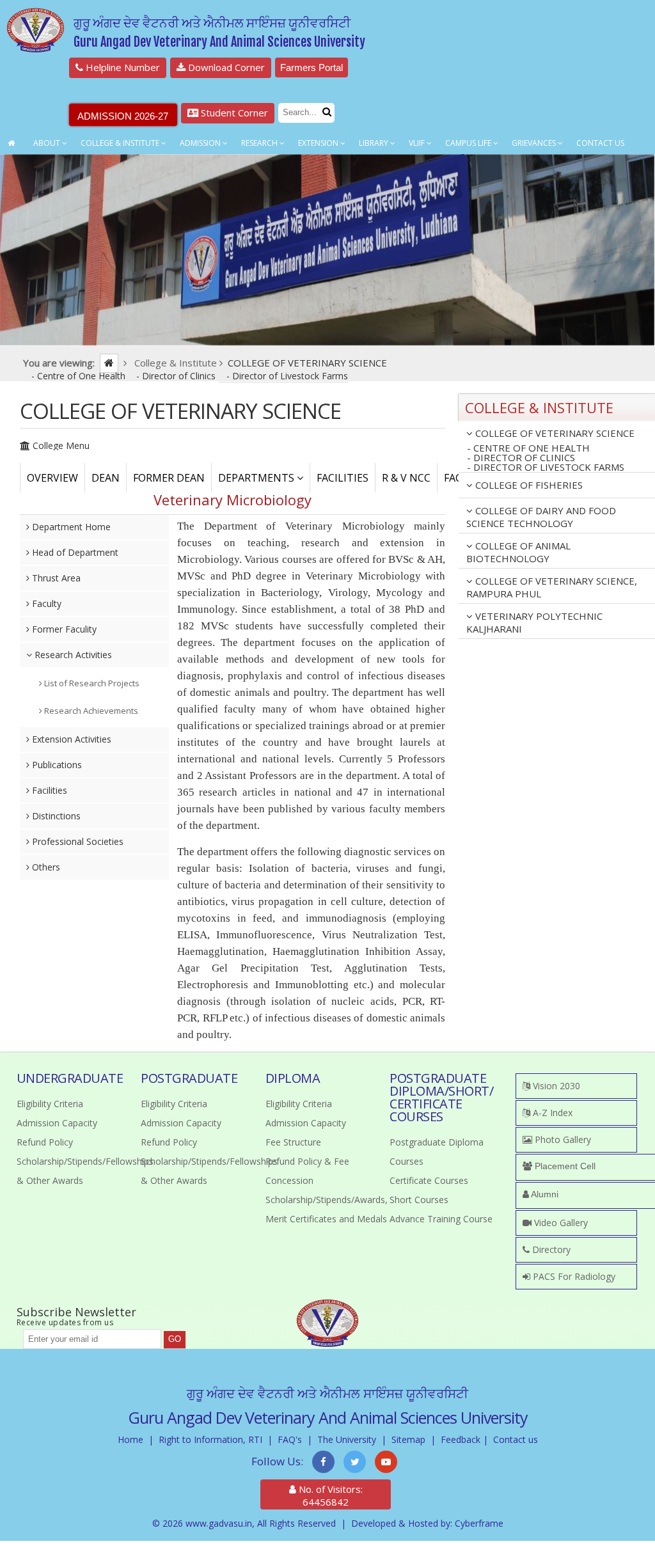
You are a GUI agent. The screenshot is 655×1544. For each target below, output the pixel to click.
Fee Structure (293, 1142)
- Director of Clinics (177, 376)
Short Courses (419, 1199)
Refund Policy (45, 1142)
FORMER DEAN (169, 478)
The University (346, 1439)
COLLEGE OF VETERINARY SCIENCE (554, 433)
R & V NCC (406, 478)
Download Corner (225, 67)
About (47, 143)
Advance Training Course (441, 1219)
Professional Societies (76, 841)
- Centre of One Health (79, 376)
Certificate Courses (429, 1180)
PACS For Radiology (572, 1276)
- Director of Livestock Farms (287, 376)
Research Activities (72, 655)
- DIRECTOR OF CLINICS (521, 457)
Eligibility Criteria (50, 1104)
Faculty (45, 603)
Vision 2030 (555, 1086)
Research (260, 143)
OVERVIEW (52, 478)
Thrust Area (55, 578)
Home (130, 1439)
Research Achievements (90, 710)
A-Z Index (551, 1113)
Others (44, 867)
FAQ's (290, 1439)
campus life (469, 143)
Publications (55, 765)
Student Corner (233, 112)
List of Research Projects (90, 683)
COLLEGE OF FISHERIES (528, 484)
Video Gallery (560, 1223)
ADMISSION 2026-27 (122, 116)
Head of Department (73, 552)
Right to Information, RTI (210, 1439)
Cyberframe (479, 1523)
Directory (550, 1249)
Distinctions (55, 816)
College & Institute (121, 143)
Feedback (460, 1439)
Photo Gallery (561, 1139)
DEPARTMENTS (257, 478)
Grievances (535, 143)
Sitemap (408, 1439)
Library (374, 143)
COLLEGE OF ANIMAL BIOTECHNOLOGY (518, 552)
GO (174, 1339)
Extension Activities (70, 739)
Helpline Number (121, 67)
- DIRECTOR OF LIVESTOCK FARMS (545, 467)
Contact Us (600, 143)
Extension (319, 143)
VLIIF (418, 143)
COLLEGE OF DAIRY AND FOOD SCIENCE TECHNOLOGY (541, 517)
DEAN (105, 478)
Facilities (48, 790)
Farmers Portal (311, 67)
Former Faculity (63, 629)
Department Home (70, 527)
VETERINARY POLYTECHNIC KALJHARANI (534, 622)
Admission (201, 143)
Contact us (515, 1439)
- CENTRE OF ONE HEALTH (528, 448)
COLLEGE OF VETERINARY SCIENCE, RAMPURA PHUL (551, 587)
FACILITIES (342, 478)
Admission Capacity (57, 1123)
